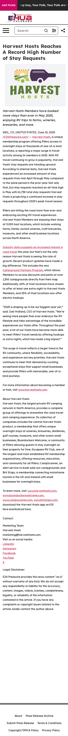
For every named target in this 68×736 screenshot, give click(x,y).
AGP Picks (8, 5)
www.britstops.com (45, 500)
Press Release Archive (39, 715)
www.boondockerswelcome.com (23, 495)
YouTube (8, 557)
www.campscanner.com (17, 500)
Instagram (9, 548)
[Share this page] (63, 30)
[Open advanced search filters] (54, 30)
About (18, 715)
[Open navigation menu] (6, 30)
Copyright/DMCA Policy (23, 730)
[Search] (46, 30)
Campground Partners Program (23, 270)
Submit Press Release (20, 723)
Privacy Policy (51, 730)
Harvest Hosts (41, 137)
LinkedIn (8, 544)
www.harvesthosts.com (32, 389)
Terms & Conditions (49, 723)
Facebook (9, 553)
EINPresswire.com (15, 137)
